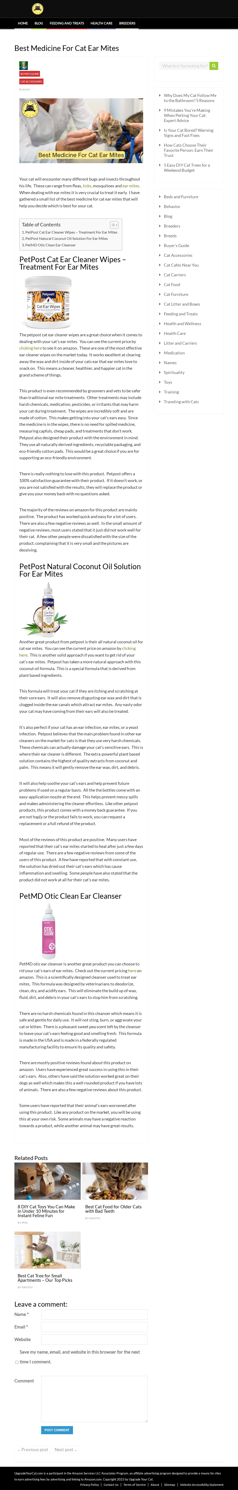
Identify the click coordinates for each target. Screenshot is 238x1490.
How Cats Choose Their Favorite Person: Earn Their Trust (188, 150)
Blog (39, 23)
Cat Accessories (31, 81)
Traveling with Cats (181, 401)
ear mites (130, 185)
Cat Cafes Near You (181, 265)
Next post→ (66, 1449)
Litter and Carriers (180, 343)
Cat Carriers (175, 274)
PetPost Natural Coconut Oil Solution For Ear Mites (66, 238)
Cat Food (172, 284)
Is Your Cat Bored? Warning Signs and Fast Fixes (188, 133)
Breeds (170, 235)
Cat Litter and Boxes (182, 304)
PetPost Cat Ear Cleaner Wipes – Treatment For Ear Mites (71, 232)
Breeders (127, 23)
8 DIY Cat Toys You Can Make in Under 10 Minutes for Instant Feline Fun (46, 1211)
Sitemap (169, 1485)
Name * (21, 1314)
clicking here (30, 347)
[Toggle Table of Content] (111, 225)
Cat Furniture (176, 294)
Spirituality (174, 372)
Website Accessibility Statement (202, 1485)
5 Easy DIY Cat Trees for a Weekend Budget (187, 167)
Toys (168, 382)
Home (23, 23)
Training (171, 391)
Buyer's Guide (29, 73)
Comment (24, 1380)
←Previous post (32, 1449)
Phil (25, 1222)
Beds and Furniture (181, 196)
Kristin (26, 89)
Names (170, 362)
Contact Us (111, 1485)
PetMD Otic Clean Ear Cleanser (50, 245)
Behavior (172, 206)
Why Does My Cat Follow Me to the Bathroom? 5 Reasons (190, 98)
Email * (21, 1326)
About (155, 1485)
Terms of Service (134, 1485)
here (132, 970)
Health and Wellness (182, 323)
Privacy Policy (89, 1485)
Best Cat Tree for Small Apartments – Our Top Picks (45, 1278)
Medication (174, 352)
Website (22, 1339)
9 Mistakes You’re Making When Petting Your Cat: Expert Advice (187, 115)
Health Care (101, 23)
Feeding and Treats (67, 23)
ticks (87, 185)
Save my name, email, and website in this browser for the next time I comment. (80, 1356)
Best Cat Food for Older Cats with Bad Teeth (113, 1209)
